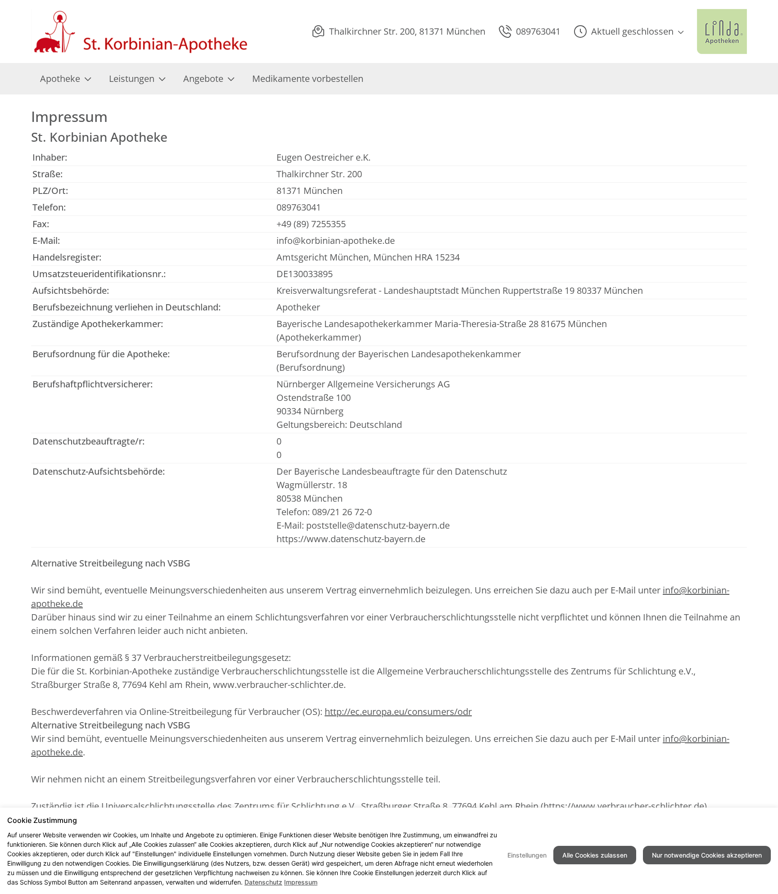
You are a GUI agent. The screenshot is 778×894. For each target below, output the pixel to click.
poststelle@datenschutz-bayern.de (378, 525)
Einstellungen (527, 855)
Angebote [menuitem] (203, 78)
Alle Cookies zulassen (594, 855)
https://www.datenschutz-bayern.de (350, 539)
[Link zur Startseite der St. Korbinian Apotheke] (141, 31)
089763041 (298, 207)
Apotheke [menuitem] (60, 78)
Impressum (300, 882)
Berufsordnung (310, 367)
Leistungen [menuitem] (131, 78)
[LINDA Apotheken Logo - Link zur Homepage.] (722, 31)
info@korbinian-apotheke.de (335, 240)
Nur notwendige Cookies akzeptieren (707, 855)
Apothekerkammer (318, 337)
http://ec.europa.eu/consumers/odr (398, 711)
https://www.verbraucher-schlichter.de (623, 806)
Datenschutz (263, 882)
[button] (628, 31)
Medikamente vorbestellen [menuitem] (307, 78)
